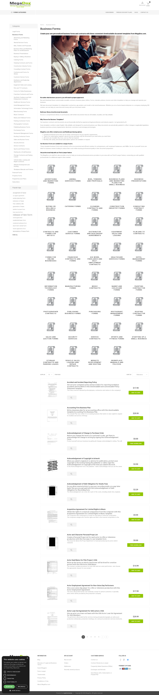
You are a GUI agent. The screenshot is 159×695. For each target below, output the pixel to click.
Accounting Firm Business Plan (79, 408)
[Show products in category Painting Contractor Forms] (139, 276)
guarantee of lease (18, 206)
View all (15, 234)
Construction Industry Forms (117, 207)
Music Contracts (94, 287)
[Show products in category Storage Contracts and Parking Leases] (50, 350)
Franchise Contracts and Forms (73, 259)
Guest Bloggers (42, 668)
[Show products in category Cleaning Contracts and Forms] (94, 196)
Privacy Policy (41, 678)
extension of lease (18, 201)
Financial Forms (17, 172)
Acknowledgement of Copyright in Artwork (83, 458)
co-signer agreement (18, 195)
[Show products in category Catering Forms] (72, 196)
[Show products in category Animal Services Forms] (72, 168)
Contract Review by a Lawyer (99, 663)
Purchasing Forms (95, 312)
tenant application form (19, 228)
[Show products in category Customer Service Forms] (72, 221)
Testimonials (41, 674)
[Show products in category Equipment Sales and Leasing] (116, 221)
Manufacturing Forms (73, 287)
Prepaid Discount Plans (19, 179)
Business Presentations (138, 180)
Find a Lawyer (41, 671)
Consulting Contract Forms (139, 208)
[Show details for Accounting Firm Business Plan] (52, 416)
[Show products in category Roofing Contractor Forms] (139, 301)
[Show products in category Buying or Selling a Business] (50, 196)
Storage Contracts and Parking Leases (51, 362)
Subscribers (16, 182)
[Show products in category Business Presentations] (139, 168)
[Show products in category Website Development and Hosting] (94, 350)
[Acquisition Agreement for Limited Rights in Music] (52, 517)
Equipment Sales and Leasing (117, 233)
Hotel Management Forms (139, 259)
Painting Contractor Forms (139, 288)
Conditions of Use (42, 681)
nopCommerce (67, 693)
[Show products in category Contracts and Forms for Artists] (50, 221)
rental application (17, 217)
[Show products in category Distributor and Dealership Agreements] (94, 221)
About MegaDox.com (43, 684)
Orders (66, 663)
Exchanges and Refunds (98, 669)
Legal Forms (16, 31)
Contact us (94, 660)
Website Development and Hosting (94, 362)
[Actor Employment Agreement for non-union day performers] (52, 594)
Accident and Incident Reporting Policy (82, 382)
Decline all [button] (21, 686)
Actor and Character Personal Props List (82, 535)
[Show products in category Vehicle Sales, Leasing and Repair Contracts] (72, 350)
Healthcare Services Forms (117, 258)
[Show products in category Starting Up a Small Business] (139, 326)
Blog (38, 660)
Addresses (67, 666)
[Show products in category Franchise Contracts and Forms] (72, 246)
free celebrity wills (18, 204)
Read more (16, 668)
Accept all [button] (9, 686)
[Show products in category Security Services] (72, 326)
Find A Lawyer (117, 155)
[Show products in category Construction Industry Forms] (116, 196)
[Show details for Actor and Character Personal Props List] (52, 543)
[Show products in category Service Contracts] (94, 326)
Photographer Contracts (51, 312)
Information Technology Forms (51, 288)
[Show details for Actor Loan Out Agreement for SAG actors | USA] (52, 619)
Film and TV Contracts (139, 232)
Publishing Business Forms (73, 312)
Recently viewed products (72, 669)
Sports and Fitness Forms (117, 338)
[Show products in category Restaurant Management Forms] (116, 301)
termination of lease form (21, 231)
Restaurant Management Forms (117, 313)
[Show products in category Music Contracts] (94, 276)
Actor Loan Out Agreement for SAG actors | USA (85, 611)
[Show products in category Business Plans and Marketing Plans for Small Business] (116, 168)
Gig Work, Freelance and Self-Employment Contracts (95, 260)
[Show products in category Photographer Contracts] (50, 301)
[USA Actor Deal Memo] (52, 568)
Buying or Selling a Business (51, 208)
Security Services (72, 338)
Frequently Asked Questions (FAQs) (101, 666)
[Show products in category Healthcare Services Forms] (116, 246)
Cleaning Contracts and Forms (95, 208)
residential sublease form (20, 223)
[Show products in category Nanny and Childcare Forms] (116, 276)
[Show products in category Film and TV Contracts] (139, 221)
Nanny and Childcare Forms (117, 288)
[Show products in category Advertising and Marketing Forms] (50, 168)
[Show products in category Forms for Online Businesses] (50, 246)
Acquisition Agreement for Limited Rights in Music (86, 509)
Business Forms (17, 34)
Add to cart (135, 392)
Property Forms (17, 176)
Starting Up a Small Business (139, 338)
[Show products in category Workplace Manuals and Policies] (116, 350)
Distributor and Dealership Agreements (95, 233)
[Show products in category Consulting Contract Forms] (139, 196)
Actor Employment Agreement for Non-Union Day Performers (90, 585)
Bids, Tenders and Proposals (94, 180)
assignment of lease (19, 193)
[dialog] (15, 674)
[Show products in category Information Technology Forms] (50, 276)
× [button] (27, 658)
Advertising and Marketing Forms (50, 181)
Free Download (136, 443)
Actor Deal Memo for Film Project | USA (82, 560)
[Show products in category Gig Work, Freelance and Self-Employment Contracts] (94, 246)
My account (142, 5)
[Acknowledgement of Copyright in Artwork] (52, 467)
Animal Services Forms (73, 180)
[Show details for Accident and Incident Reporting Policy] (52, 390)
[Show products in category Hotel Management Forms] (139, 246)
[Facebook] (120, 659)
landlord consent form (19, 209)
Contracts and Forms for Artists (51, 233)
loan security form (18, 212)
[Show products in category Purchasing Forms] (94, 301)
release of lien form (22, 215)
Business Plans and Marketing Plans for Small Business (117, 182)
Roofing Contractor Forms (139, 313)
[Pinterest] (124, 659)
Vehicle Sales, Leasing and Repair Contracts (73, 363)
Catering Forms (73, 206)
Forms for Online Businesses (50, 259)
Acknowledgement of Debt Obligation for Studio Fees (87, 484)
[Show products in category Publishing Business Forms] (72, 301)
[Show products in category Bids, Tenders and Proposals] (94, 168)
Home (42, 24)
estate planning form (19, 198)
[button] (16, 690)
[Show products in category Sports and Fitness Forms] (116, 326)
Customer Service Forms (73, 232)
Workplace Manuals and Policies (116, 362)
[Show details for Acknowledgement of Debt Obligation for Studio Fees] (52, 492)
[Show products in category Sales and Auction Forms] (50, 326)
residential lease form (19, 220)
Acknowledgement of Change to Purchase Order (85, 433)
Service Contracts (94, 338)
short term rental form (19, 226)
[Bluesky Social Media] (127, 659)
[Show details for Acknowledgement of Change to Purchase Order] (52, 441)
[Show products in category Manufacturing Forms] (72, 276)
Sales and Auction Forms (50, 338)
